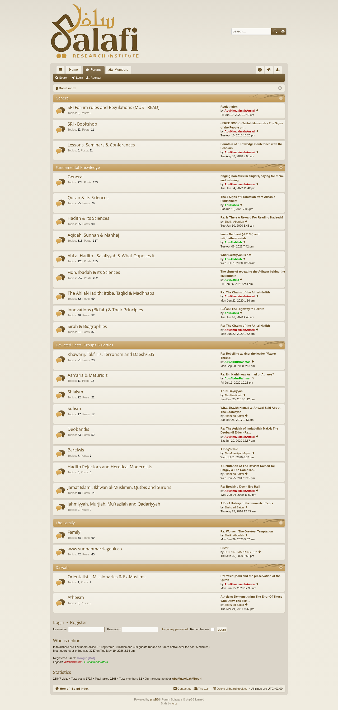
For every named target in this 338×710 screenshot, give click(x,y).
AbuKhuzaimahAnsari (239, 110)
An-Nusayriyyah (231, 391)
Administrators (73, 662)
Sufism (74, 408)
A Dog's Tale (229, 449)
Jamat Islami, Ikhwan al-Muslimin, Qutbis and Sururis (119, 487)
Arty (174, 703)
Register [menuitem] (279, 71)
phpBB (154, 699)
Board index (80, 688)
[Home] (95, 31)
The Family (65, 522)
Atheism (76, 597)
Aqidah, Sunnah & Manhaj (93, 235)
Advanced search (282, 31)
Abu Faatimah (233, 395)
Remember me (200, 629)
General (63, 98)
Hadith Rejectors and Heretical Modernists (110, 467)
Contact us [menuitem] (184, 688)
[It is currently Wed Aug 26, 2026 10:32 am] (280, 88)
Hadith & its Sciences (88, 218)
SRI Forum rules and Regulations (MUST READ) (113, 107)
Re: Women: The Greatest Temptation (246, 531)
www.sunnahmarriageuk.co (95, 549)
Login (79, 77)
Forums (96, 70)
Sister (224, 548)
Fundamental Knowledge (78, 167)
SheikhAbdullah (234, 221)
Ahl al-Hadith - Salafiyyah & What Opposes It (111, 256)
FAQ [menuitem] (261, 71)
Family (74, 532)
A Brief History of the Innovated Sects (246, 503)
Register (96, 77)
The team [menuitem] (204, 688)
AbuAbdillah (233, 242)
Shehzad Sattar (234, 415)
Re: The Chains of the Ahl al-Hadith (245, 292)
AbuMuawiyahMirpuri (237, 453)
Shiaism (75, 392)
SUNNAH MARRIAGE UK (240, 552)
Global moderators (96, 662)
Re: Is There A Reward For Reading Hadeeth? (252, 217)
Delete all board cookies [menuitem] (232, 688)
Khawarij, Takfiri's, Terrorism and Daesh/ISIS (111, 354)
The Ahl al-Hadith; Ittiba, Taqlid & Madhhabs (111, 293)
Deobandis (78, 429)
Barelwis (76, 450)
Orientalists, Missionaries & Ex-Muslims (106, 577)
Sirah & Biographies (87, 326)
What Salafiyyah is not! (236, 254)
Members (121, 70)
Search (275, 31)
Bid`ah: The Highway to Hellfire (242, 309)
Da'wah (62, 567)
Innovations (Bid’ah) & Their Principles (105, 310)
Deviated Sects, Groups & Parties (84, 344)
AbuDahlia (231, 205)
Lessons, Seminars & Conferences (101, 145)
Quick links (61, 71)
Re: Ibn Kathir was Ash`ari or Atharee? (247, 374)
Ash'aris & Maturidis (88, 375)
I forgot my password (174, 629)
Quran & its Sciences (88, 198)
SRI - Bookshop (82, 124)
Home (73, 70)
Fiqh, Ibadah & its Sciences (94, 272)
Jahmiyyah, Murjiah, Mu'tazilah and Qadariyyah (114, 504)
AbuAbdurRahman (237, 361)
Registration (229, 106)
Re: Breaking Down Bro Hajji (240, 486)
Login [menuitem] (270, 71)
